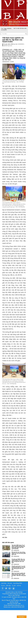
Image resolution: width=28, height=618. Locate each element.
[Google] (10, 588)
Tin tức (3, 585)
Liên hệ (19, 585)
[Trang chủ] (14, 9)
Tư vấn (14, 585)
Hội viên (10, 583)
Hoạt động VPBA (17, 583)
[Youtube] (13, 588)
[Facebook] (2, 588)
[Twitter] (6, 588)
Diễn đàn (8, 585)
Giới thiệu (3, 583)
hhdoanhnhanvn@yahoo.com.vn (16, 605)
